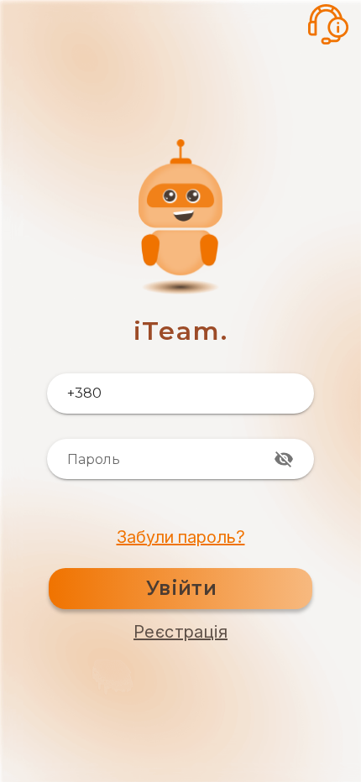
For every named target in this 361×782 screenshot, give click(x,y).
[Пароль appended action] (284, 459)
